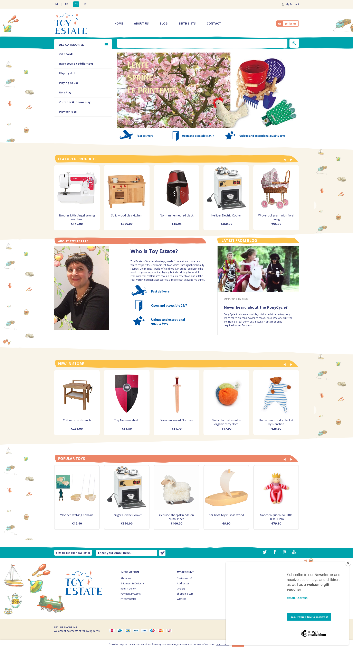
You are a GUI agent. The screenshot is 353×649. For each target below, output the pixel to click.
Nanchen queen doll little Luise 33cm (276, 517)
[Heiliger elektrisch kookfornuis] (226, 188)
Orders (181, 588)
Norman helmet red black (176, 215)
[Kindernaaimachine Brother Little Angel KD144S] (77, 188)
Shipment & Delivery (132, 583)
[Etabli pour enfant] (77, 393)
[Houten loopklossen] (77, 487)
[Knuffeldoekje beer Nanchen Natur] (276, 393)
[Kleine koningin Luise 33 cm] (276, 487)
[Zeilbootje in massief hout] (226, 487)
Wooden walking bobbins (76, 515)
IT (85, 4)
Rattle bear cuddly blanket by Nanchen (276, 422)
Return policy (128, 588)
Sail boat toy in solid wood (226, 515)
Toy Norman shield (126, 420)
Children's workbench (77, 420)
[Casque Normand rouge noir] (176, 188)
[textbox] (202, 43)
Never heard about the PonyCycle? (256, 307)
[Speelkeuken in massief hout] (126, 188)
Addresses (183, 583)
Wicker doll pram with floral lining (276, 217)
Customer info (185, 578)
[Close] (348, 563)
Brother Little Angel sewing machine (77, 217)
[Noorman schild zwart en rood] (126, 393)
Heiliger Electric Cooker (226, 215)
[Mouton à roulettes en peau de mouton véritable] (176, 487)
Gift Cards (66, 54)
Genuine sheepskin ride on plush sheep (176, 517)
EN (76, 4)
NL (56, 4)
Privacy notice (128, 599)
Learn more (222, 644)
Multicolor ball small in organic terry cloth (226, 422)
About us (126, 578)
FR (66, 4)
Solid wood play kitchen (126, 215)
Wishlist (181, 599)
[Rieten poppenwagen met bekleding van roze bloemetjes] (276, 188)
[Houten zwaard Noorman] (176, 393)
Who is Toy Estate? (154, 251)
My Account (292, 4)
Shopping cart (185, 593)
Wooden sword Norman (177, 420)
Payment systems (131, 593)
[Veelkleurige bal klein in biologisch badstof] (226, 393)
